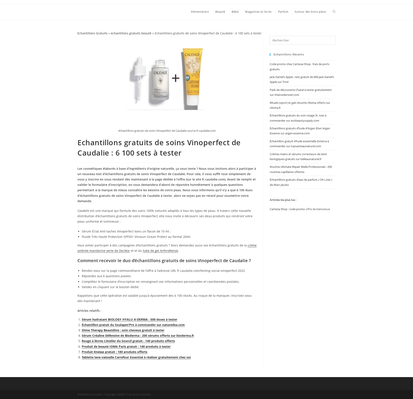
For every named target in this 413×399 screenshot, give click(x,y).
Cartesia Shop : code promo (287, 209)
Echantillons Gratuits (92, 33)
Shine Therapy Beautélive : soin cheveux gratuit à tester (123, 330)
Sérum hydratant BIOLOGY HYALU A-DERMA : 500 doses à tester (129, 319)
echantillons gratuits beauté (131, 33)
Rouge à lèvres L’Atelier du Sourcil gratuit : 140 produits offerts (128, 341)
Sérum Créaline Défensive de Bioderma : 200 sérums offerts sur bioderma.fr (138, 335)
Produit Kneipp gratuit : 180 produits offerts (114, 352)
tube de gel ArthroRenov (160, 251)
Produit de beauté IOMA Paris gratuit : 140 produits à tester (126, 346)
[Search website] (334, 12)
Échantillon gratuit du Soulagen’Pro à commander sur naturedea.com (133, 325)
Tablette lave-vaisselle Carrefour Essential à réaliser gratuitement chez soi (136, 357)
